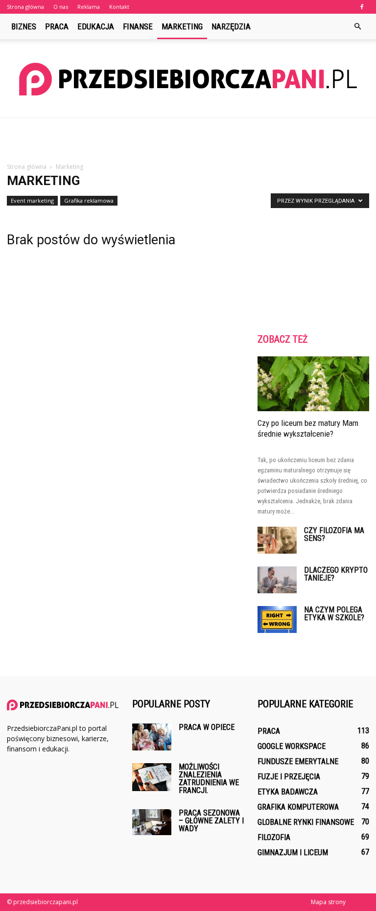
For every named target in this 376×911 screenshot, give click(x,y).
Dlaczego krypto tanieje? (336, 574)
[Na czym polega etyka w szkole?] (277, 619)
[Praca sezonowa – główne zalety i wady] (151, 822)
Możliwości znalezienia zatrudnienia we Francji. (209, 778)
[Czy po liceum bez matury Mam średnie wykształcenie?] (313, 383)
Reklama (88, 6)
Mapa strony (328, 902)
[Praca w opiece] (151, 737)
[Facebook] (361, 7)
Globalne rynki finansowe (306, 822)
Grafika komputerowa (298, 807)
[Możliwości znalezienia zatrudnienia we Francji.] (151, 777)
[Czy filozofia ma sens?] (277, 540)
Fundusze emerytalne (298, 761)
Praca (57, 26)
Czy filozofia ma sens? (334, 534)
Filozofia (274, 837)
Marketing (182, 26)
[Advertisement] (188, 139)
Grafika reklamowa (89, 200)
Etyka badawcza (288, 791)
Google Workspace (292, 746)
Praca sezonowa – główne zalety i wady (211, 820)
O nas (60, 6)
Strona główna (25, 6)
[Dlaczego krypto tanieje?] (277, 579)
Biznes (23, 26)
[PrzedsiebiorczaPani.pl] (188, 79)
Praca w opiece (207, 727)
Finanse (138, 26)
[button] (357, 26)
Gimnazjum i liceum (293, 852)
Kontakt (119, 6)
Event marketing (32, 200)
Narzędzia (231, 26)
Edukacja (95, 26)
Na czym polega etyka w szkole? (334, 613)
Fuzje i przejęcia (289, 776)
